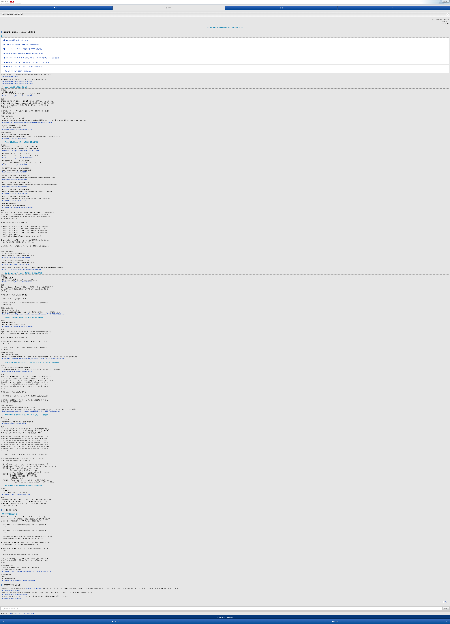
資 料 (281, 8)
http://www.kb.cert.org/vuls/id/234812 (15, 138)
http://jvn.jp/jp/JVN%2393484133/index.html (17, 371)
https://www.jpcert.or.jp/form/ (12, 598)
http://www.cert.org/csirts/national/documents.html (19, 580)
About (394, 8)
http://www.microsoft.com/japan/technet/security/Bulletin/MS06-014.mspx (27, 122)
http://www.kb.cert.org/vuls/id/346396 (15, 193)
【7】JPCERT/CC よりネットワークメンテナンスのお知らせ (22, 66)
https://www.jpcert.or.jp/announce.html (15, 594)
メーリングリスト (19, 613)
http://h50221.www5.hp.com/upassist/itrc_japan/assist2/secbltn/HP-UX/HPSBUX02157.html (33, 358)
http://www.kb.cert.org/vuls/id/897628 (15, 186)
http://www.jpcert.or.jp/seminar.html (14, 423)
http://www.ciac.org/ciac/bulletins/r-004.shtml (17, 207)
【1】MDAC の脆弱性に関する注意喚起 (15, 40)
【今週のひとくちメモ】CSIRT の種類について (17, 71)
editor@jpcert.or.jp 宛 (33, 588)
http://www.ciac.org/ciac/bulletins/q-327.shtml (17, 96)
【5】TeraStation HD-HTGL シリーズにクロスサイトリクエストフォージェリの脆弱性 (30, 58)
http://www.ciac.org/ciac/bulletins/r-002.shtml (17, 282)
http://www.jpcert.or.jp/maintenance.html (16, 494)
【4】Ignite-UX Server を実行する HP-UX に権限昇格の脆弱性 (22, 53)
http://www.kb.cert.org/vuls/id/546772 (15, 165)
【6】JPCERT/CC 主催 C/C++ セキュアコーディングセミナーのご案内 (25, 62)
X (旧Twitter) (31, 613)
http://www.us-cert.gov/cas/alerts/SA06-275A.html (19, 158)
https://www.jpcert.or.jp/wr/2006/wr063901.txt (16, 81)
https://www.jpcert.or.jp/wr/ (10, 76)
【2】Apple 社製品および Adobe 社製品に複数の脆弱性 (20, 44)
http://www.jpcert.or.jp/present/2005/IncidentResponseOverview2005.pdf (27, 571)
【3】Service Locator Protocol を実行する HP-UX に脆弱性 (22, 49)
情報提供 (168, 8)
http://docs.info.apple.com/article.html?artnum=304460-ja (22, 269)
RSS (10, 613)
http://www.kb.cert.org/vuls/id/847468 (15, 179)
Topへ (447, 602)
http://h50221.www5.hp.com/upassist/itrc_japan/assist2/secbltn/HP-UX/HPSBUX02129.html (33, 314)
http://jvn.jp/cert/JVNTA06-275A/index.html (16, 257)
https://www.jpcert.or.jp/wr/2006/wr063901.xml (17, 83)
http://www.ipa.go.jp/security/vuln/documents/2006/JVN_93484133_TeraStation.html (31, 411)
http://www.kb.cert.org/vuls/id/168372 (15, 200)
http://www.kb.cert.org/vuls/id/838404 (15, 172)
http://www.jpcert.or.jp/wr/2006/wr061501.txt (17, 129)
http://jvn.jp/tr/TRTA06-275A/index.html (15, 264)
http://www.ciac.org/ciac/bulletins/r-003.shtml (17, 326)
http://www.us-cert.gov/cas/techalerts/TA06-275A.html (20, 151)
